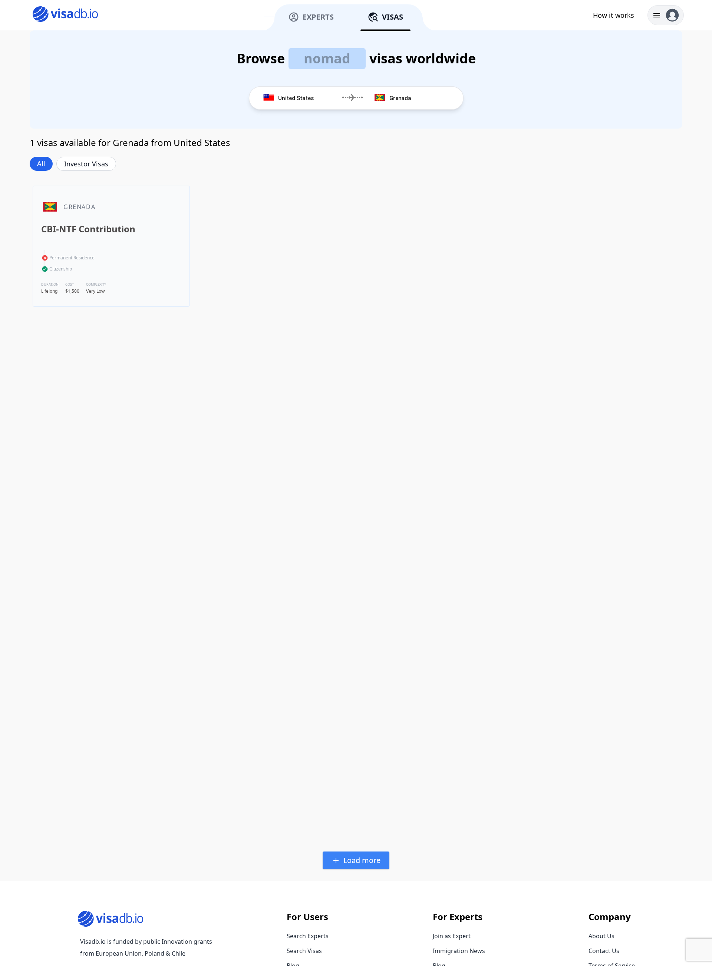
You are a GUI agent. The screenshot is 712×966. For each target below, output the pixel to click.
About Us (601, 936)
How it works (613, 15)
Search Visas (304, 951)
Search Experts (308, 936)
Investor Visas (86, 163)
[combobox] (306, 98)
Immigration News (459, 951)
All (41, 163)
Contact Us (604, 951)
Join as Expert (452, 936)
